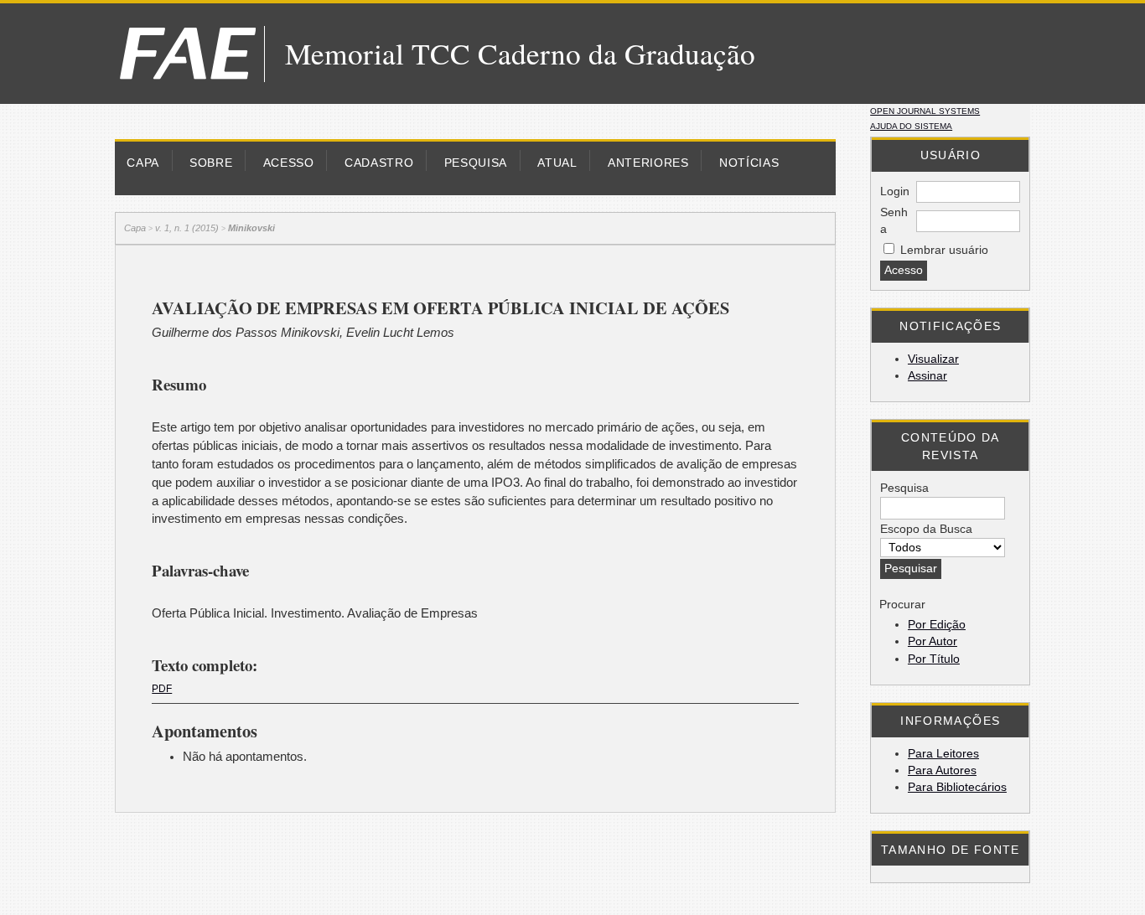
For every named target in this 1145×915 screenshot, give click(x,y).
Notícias (749, 163)
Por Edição (937, 624)
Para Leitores (943, 753)
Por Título (934, 659)
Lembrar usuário (944, 250)
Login (894, 191)
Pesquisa (475, 163)
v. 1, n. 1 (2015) (187, 228)
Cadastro (379, 163)
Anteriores (648, 163)
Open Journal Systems (925, 111)
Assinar (927, 376)
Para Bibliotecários (957, 787)
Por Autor (932, 641)
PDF (162, 689)
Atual (557, 163)
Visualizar (933, 359)
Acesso (288, 163)
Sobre (210, 163)
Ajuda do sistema (911, 126)
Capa (143, 163)
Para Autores (942, 770)
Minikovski (251, 228)
